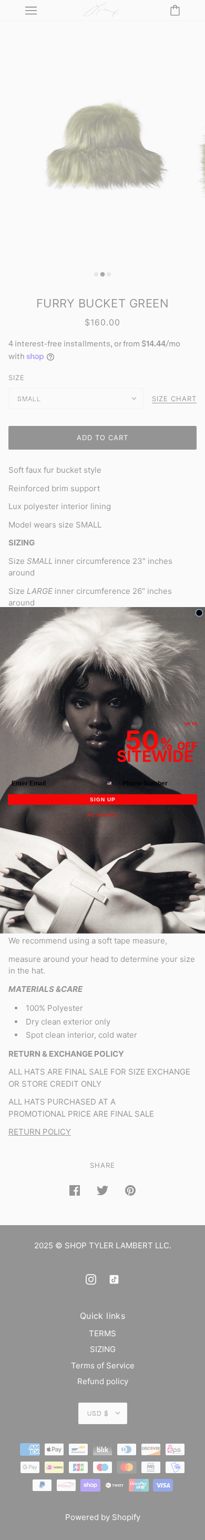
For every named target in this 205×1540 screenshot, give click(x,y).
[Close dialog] (199, 613)
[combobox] (112, 783)
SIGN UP (102, 799)
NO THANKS (102, 815)
